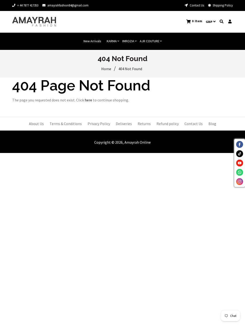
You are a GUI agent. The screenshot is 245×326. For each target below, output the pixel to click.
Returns (144, 123)
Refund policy (167, 123)
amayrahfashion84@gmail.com (68, 5)
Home (106, 68)
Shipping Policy (222, 5)
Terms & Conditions (66, 123)
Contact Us (196, 5)
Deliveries (124, 123)
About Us (36, 123)
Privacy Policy (99, 123)
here (88, 100)
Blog (212, 123)
